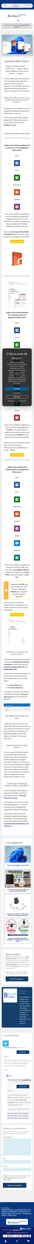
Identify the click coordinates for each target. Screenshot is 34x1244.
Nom (4, 1158)
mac (14, 125)
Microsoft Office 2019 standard (18, 1116)
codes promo (12, 1215)
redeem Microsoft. (16, 688)
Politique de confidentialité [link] (17, 401)
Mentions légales (6, 1213)
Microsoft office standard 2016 (17, 1118)
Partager (20, 73)
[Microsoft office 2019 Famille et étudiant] (17, 259)
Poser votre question (16, 979)
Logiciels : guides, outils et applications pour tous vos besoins (17, 71)
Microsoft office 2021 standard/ (18, 1113)
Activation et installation (15, 5)
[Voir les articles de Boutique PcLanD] (10, 995)
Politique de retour (24, 1211)
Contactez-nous (26, 1213)
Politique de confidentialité (9, 1211)
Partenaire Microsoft (7, 1209)
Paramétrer (17, 393)
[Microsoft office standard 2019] (17, 632)
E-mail (5, 1166)
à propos (4, 1215)
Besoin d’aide (26, 1229)
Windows (7, 125)
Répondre (24, 1052)
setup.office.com (15, 685)
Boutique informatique (11, 25)
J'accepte (17, 389)
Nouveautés (28, 5)
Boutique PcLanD (23, 992)
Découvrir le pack (17, 241)
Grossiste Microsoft (21, 1209)
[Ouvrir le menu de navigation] (18, 20)
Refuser (17, 397)
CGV (29, 1209)
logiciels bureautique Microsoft (14, 667)
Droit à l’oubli (17, 1213)
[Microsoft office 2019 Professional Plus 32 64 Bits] (17, 295)
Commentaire (7, 1137)
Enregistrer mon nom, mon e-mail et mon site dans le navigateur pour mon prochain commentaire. (16, 1177)
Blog (5, 5)
